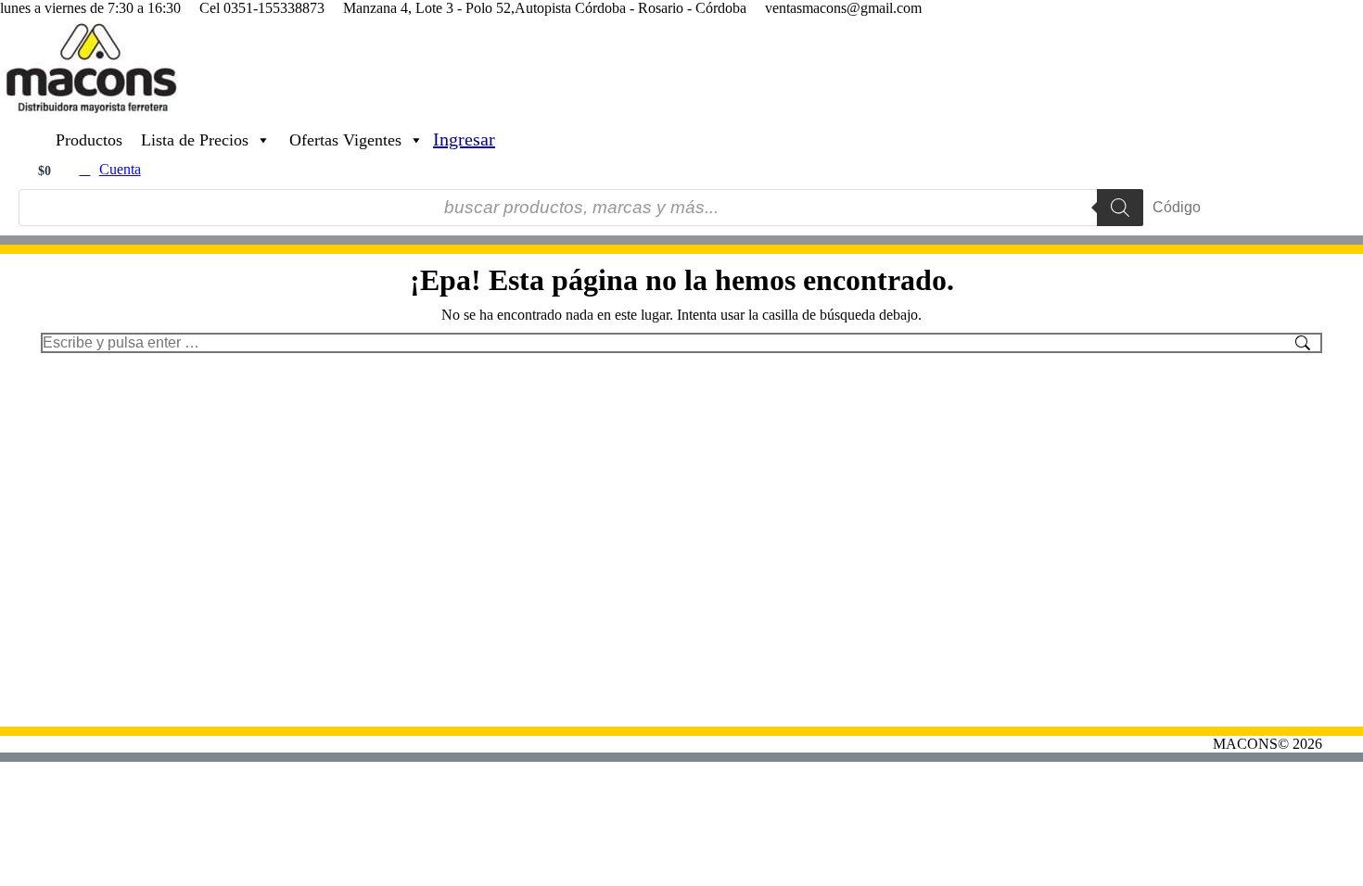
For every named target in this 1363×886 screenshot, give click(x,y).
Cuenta (120, 169)
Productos (89, 140)
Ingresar (464, 139)
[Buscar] (1120, 207)
